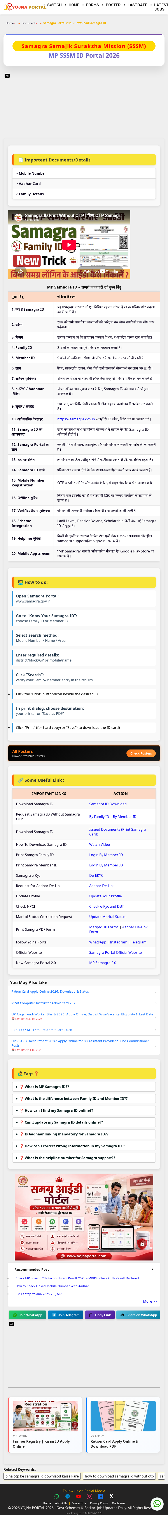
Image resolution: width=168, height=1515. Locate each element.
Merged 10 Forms (104, 927)
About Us (61, 1503)
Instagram (118, 942)
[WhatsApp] (57, 1497)
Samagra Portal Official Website (115, 952)
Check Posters (141, 753)
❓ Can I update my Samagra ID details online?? (61, 1122)
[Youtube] (79, 1497)
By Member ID (124, 816)
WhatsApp (97, 942)
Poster (113, 5)
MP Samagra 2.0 (102, 962)
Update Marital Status (107, 916)
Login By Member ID (106, 854)
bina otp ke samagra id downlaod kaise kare (42, 1476)
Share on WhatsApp (141, 1315)
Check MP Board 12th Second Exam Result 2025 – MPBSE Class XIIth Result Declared (77, 1278)
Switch (54, 5)
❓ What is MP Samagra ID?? (44, 1086)
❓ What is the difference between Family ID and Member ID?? (73, 1098)
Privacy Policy (99, 1503)
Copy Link (103, 1315)
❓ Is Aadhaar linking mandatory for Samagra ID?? (63, 1134)
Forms (92, 5)
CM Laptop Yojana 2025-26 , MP (38, 1294)
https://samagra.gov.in (76, 419)
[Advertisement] (84, 103)
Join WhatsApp (30, 1315)
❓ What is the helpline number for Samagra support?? (67, 1157)
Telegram (139, 942)
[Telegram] (68, 1497)
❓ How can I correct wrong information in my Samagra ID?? (72, 1146)
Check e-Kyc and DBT (106, 906)
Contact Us (79, 1503)
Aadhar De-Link (102, 885)
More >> (150, 1301)
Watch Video (99, 844)
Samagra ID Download (108, 803)
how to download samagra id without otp (119, 1476)
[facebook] (101, 1497)
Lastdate (137, 5)
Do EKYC (96, 875)
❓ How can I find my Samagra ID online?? (56, 1110)
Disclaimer (118, 1503)
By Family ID (99, 816)
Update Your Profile (105, 896)
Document (28, 23)
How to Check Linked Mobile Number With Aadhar (52, 1286)
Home (74, 5)
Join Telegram (68, 1315)
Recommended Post (31, 1269)
